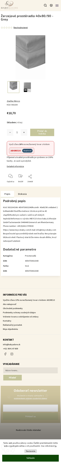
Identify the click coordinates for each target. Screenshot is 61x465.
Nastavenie (30, 451)
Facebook (5, 354)
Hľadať (12, 377)
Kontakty (7, 320)
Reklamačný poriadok (12, 325)
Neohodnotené (20, 28)
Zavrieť (47, 185)
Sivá (27, 265)
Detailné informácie (15, 166)
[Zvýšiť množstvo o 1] (24, 132)
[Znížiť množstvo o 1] (10, 132)
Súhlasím (31, 458)
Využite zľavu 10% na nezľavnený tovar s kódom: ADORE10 (29, 300)
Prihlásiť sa (30, 416)
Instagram (12, 354)
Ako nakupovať (9, 304)
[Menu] (57, 5)
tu (55, 446)
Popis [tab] (7, 194)
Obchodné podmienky (13, 308)
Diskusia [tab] (22, 194)
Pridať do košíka (42, 132)
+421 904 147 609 (10, 348)
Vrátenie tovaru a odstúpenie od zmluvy (20, 316)
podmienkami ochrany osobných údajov (30, 398)
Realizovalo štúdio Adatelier (28, 430)
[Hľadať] (45, 5)
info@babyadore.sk (11, 344)
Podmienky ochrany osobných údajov (19, 312)
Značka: (13, 101)
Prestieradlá (30, 255)
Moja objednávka (10, 329)
